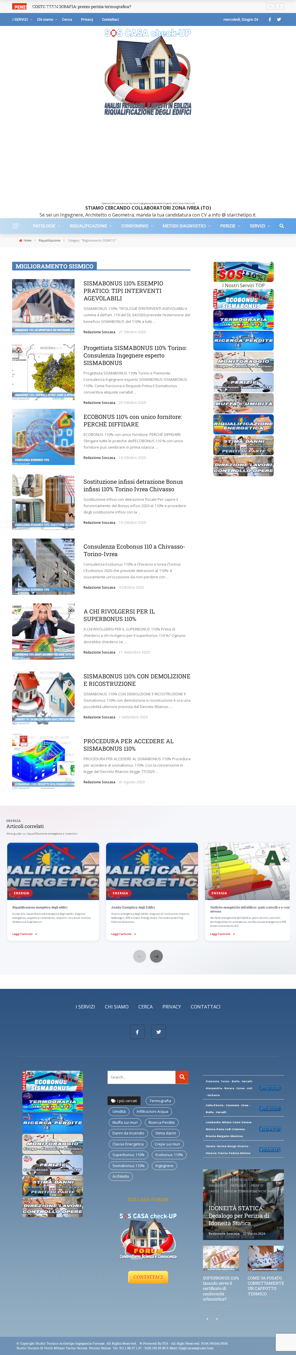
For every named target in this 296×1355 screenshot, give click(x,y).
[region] (148, 892)
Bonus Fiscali (25, 283)
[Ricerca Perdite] (243, 340)
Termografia (160, 1100)
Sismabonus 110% (128, 1165)
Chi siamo (45, 19)
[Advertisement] (148, 161)
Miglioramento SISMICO (54, 743)
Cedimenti (217, 1180)
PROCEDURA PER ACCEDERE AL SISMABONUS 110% (129, 744)
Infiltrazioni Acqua (152, 1111)
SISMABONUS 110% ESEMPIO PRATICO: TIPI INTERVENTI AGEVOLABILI (123, 290)
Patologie (44, 226)
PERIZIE (227, 226)
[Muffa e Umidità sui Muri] (243, 403)
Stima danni (165, 1133)
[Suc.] (217, 1319)
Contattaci (110, 19)
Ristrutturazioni (47, 436)
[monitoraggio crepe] (243, 361)
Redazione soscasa (99, 332)
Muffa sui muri (125, 1122)
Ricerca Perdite (162, 1122)
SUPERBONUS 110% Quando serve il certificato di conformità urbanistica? (221, 1288)
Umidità (119, 1111)
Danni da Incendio (128, 1133)
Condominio (134, 226)
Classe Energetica (128, 1144)
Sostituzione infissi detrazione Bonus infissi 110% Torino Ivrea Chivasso (133, 485)
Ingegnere (164, 1165)
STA (165, 1343)
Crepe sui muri (167, 1144)
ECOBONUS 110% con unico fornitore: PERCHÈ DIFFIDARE (133, 420)
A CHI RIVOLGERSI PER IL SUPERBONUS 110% (119, 614)
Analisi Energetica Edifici (33, 413)
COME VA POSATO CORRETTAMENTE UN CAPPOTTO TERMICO (266, 1285)
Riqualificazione (88, 226)
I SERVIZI (20, 19)
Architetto (120, 1176)
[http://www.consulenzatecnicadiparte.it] (139, 1343)
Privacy (87, 19)
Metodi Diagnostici (184, 226)
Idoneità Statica (241, 1180)
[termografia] (243, 298)
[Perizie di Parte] (243, 382)
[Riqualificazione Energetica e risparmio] (243, 424)
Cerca (67, 19)
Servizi (257, 226)
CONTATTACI (148, 1277)
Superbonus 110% (128, 1154)
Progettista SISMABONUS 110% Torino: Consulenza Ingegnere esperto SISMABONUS (135, 355)
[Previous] (207, 1319)
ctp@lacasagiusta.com (196, 1348)
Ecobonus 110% (169, 1154)
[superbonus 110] (243, 271)
